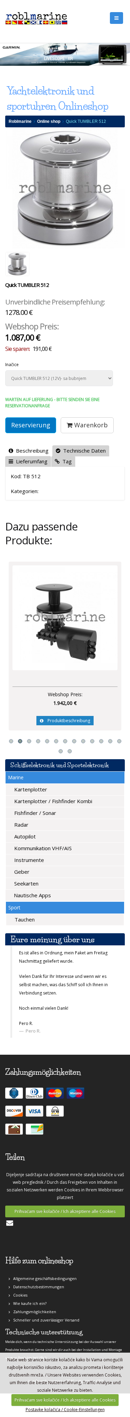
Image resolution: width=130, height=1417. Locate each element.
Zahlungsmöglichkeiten (33, 1311)
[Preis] (65, 617)
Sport (14, 907)
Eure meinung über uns (52, 939)
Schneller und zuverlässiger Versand (44, 1320)
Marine (16, 777)
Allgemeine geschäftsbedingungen (43, 1278)
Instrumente (28, 859)
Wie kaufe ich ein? (28, 1303)
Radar (20, 824)
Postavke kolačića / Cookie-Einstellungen (65, 1410)
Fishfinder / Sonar (34, 812)
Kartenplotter (30, 789)
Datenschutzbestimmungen (37, 1286)
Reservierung (30, 425)
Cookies (18, 1295)
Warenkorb (90, 425)
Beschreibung (31, 450)
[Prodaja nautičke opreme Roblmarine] (36, 17)
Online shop (48, 121)
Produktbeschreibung (66, 721)
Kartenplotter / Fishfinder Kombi (52, 801)
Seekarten (25, 883)
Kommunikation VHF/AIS (42, 848)
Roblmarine (20, 121)
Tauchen (24, 919)
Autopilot (24, 836)
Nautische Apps (31, 895)
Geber (21, 871)
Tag (66, 461)
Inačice (12, 364)
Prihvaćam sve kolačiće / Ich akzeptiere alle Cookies (65, 1211)
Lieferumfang (30, 461)
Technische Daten (83, 450)
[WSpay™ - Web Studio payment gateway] (56, 1114)
